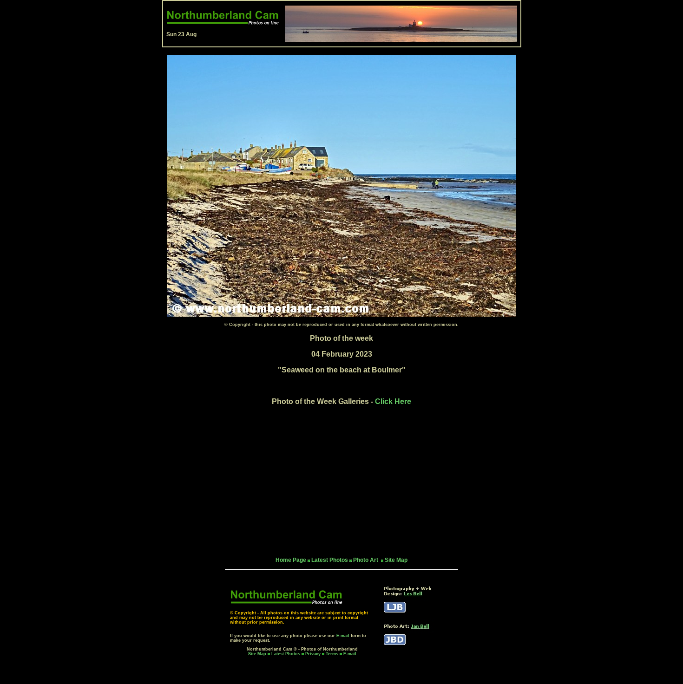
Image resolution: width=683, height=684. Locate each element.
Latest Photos (285, 653)
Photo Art (366, 560)
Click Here (393, 401)
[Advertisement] (341, 481)
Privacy (313, 653)
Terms (332, 653)
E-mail (342, 635)
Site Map (396, 560)
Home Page (291, 560)
